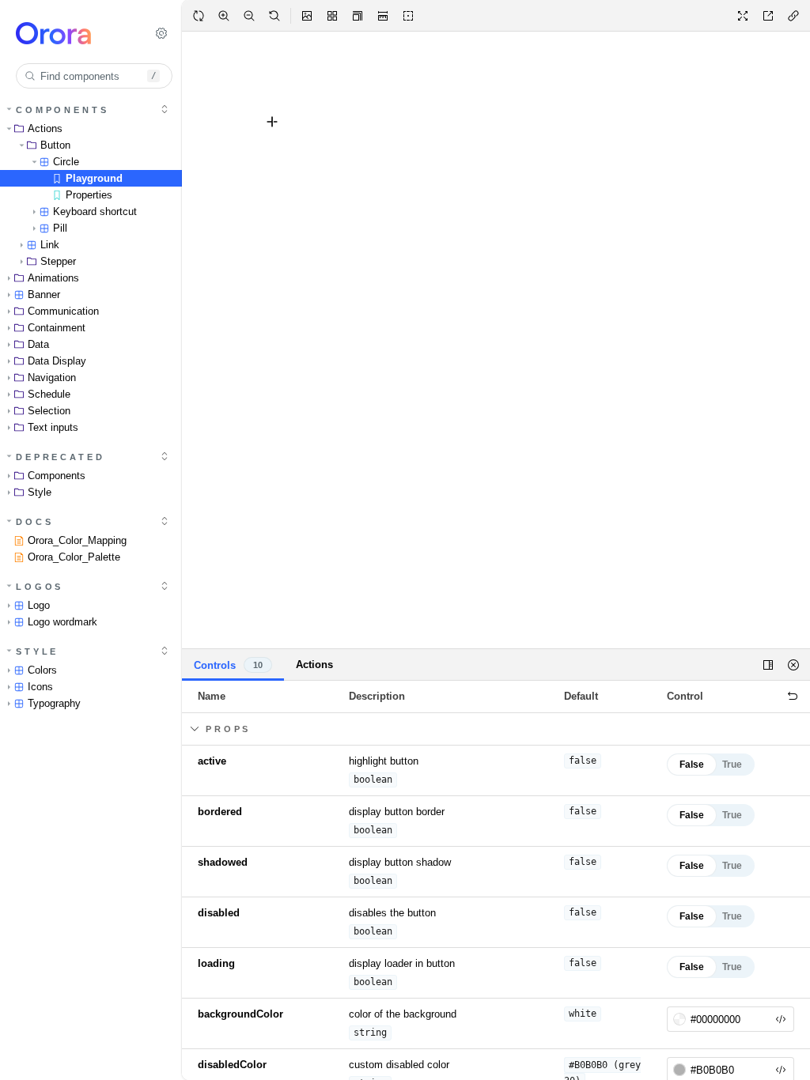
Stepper (58, 261)
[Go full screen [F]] (743, 16)
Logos (39, 586)
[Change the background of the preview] (307, 16)
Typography (54, 703)
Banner (44, 294)
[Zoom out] (249, 16)
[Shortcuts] (161, 33)
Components (62, 110)
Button (55, 145)
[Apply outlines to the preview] (408, 16)
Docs (34, 522)
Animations (53, 278)
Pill (60, 228)
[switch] (711, 764)
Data (38, 344)
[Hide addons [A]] (793, 665)
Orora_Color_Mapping (77, 540)
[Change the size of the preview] (357, 16)
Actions (45, 128)
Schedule (49, 394)
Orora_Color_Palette (74, 557)
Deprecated (60, 457)
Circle (66, 162)
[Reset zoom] (274, 16)
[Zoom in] (224, 16)
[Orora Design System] (72, 33)
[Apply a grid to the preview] (332, 16)
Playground (94, 178)
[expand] (164, 109)
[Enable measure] (383, 16)
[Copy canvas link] (793, 16)
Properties (89, 195)
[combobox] (94, 76)
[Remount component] (198, 16)
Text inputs (53, 427)
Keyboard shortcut (95, 211)
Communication (63, 311)
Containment (56, 328)
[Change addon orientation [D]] (768, 665)
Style (39, 492)
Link (49, 245)
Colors (42, 670)
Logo (39, 605)
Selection (49, 411)
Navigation (52, 377)
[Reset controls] (793, 696)
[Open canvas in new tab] (768, 16)
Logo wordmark (62, 622)
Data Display (57, 361)
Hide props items (259, 729)
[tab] (233, 665)
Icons (40, 687)
